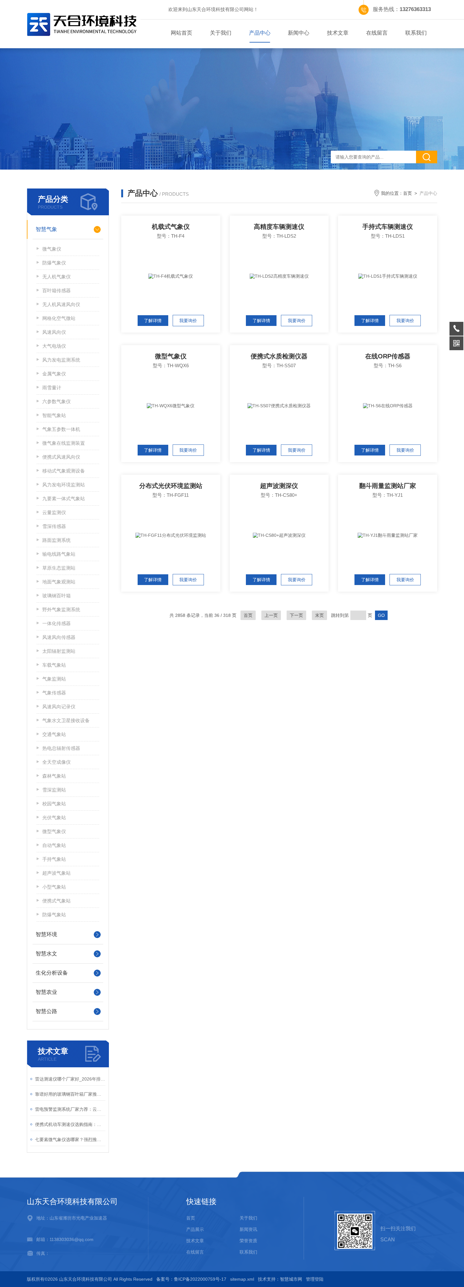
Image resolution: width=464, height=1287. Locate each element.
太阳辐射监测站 (58, 651)
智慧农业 (46, 992)
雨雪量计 (51, 387)
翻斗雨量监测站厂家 (387, 485)
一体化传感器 (56, 623)
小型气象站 (54, 887)
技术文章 (337, 33)
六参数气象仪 (56, 401)
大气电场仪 (54, 346)
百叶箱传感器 (56, 290)
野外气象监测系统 (61, 609)
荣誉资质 (248, 1240)
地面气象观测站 (58, 581)
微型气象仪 (54, 831)
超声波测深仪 (279, 485)
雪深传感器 (54, 526)
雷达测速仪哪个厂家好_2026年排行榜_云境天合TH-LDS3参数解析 (70, 1078)
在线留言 (377, 33)
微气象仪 (51, 249)
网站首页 (181, 33)
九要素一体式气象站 (63, 498)
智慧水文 (46, 954)
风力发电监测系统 (61, 359)
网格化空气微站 (58, 318)
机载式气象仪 (171, 226)
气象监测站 (54, 678)
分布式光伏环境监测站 (170, 485)
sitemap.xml (242, 1279)
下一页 (296, 615)
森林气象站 (54, 776)
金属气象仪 (54, 373)
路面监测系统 (56, 540)
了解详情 (153, 320)
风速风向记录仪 (58, 706)
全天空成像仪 (56, 762)
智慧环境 (46, 934)
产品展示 (195, 1229)
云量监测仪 (54, 512)
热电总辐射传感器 (61, 748)
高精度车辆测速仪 (279, 226)
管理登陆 (315, 1279)
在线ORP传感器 (387, 356)
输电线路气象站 (58, 554)
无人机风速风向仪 (61, 304)
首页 (407, 193)
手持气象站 (54, 859)
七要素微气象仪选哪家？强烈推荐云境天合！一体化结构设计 (70, 1139)
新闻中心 (298, 33)
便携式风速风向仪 (61, 457)
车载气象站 (54, 665)
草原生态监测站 (58, 568)
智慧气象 (46, 229)
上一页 (271, 615)
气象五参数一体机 (61, 429)
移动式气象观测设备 (63, 470)
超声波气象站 (56, 873)
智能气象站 (54, 415)
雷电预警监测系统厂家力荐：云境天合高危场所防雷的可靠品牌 (70, 1109)
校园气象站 (54, 803)
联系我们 (416, 33)
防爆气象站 (54, 914)
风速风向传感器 (58, 637)
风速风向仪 (54, 332)
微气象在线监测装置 (63, 443)
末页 (319, 615)
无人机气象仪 (56, 276)
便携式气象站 (56, 900)
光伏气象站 (54, 817)
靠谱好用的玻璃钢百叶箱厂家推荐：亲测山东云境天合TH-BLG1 (70, 1094)
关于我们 (220, 33)
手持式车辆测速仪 (387, 226)
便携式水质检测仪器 (279, 356)
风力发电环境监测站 (63, 484)
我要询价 (188, 320)
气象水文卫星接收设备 (66, 720)
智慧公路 (46, 1011)
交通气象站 (54, 734)
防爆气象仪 (54, 262)
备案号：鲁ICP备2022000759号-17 (191, 1279)
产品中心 (260, 33)
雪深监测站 (54, 789)
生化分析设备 (52, 973)
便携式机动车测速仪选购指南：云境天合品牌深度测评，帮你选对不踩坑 (70, 1124)
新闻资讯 (248, 1229)
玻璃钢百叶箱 (56, 595)
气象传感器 (54, 692)
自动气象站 (54, 845)
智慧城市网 (291, 1279)
